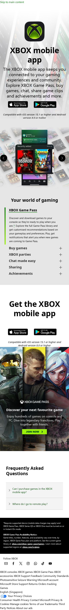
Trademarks (51, 604)
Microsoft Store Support (14, 584)
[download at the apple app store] (18, 105)
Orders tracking (47, 584)
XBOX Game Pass (43, 572)
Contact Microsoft (40, 600)
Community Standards (56, 576)
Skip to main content (12, 2)
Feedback (36, 576)
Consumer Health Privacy (14, 600)
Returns (33, 584)
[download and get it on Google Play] (45, 105)
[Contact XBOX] (6, 563)
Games (4, 588)
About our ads (24, 608)
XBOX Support (22, 576)
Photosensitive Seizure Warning (18, 580)
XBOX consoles (8, 572)
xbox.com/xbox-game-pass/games (28, 543)
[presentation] (3, 158)
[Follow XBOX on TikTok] (43, 563)
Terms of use (36, 604)
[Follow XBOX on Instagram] (28, 563)
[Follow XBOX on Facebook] (13, 563)
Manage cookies (19, 604)
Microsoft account (48, 580)
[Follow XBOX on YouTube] (50, 563)
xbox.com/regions (30, 547)
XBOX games (25, 572)
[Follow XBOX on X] (20, 563)
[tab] (34, 248)
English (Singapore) (11, 592)
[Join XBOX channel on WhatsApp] (35, 563)
